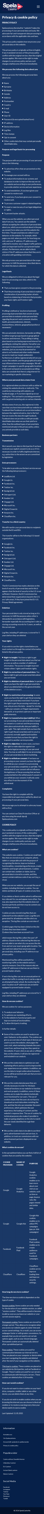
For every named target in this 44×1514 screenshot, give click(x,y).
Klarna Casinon (8, 1474)
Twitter (5, 1492)
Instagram (6, 1489)
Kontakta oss (7, 1434)
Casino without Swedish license (13, 1459)
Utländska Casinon (9, 1463)
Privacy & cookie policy (10, 1445)
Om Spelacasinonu (9, 1438)
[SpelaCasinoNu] (12, 6)
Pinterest (6, 1496)
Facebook (6, 1487)
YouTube (6, 1494)
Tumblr (5, 1498)
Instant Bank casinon (10, 1470)
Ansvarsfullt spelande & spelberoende (16, 1442)
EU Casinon (7, 1466)
